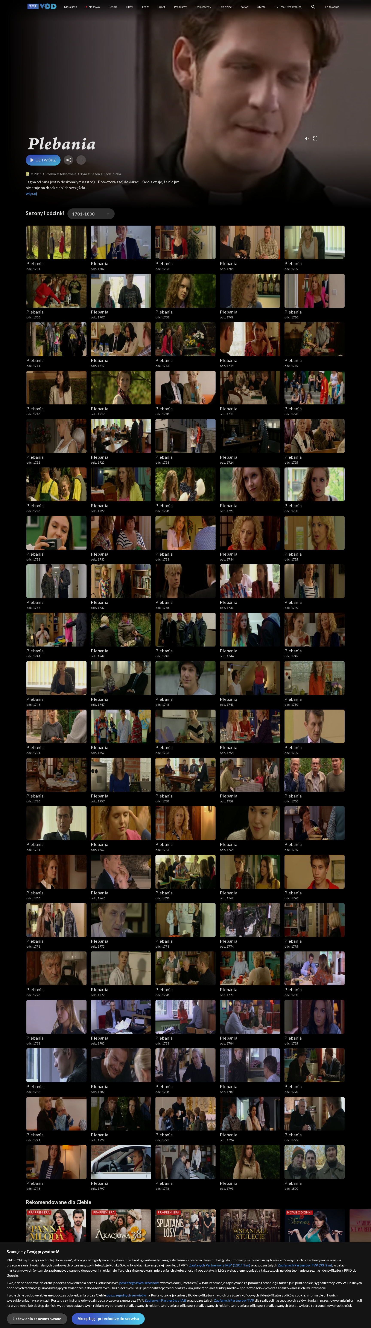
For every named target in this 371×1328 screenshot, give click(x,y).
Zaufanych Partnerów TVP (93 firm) (305, 1265)
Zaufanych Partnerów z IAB (165, 1300)
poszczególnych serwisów (139, 1283)
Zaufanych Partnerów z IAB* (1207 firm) (219, 1265)
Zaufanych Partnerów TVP (234, 1300)
